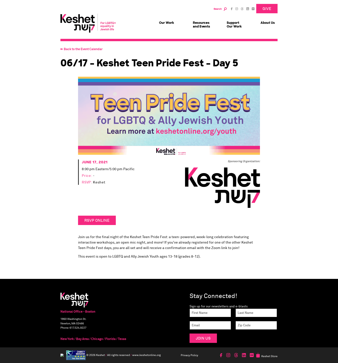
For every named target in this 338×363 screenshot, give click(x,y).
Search (218, 9)
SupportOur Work (234, 24)
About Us (268, 23)
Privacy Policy (189, 355)
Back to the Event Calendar (83, 49)
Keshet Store (269, 356)
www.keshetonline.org (146, 354)
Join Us (203, 338)
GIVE (266, 8)
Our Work (166, 23)
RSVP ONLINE (97, 220)
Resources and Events (201, 24)
